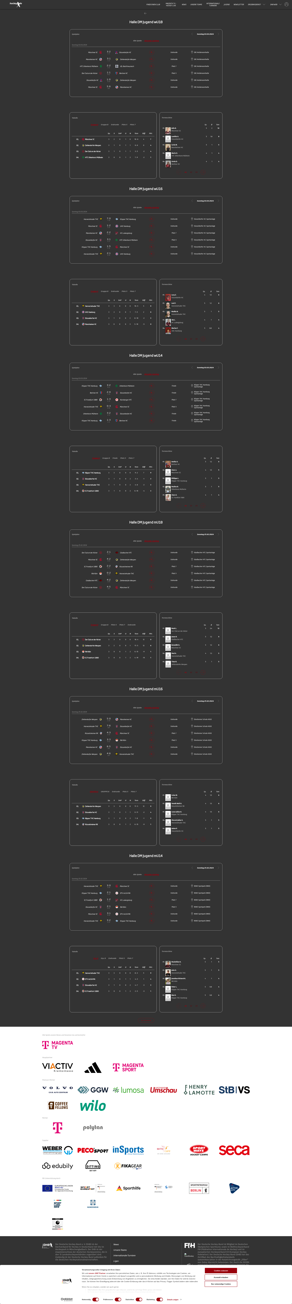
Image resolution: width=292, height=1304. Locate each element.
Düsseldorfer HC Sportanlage (204, 219)
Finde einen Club (153, 4)
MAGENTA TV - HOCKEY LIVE (171, 4)
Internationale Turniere (212, 4)
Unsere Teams (196, 4)
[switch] (118, 1299)
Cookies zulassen (221, 1271)
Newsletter (239, 4)
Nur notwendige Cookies (221, 1284)
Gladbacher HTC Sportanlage (204, 553)
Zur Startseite (146, 1020)
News (184, 4)
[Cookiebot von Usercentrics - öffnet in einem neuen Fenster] (67, 1299)
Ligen (116, 1260)
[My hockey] (286, 4)
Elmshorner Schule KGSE (203, 719)
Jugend (226, 4)
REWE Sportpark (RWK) (202, 886)
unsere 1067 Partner (97, 1273)
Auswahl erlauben (221, 1277)
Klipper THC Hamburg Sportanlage (202, 386)
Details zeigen (172, 1299)
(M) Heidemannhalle (201, 52)
